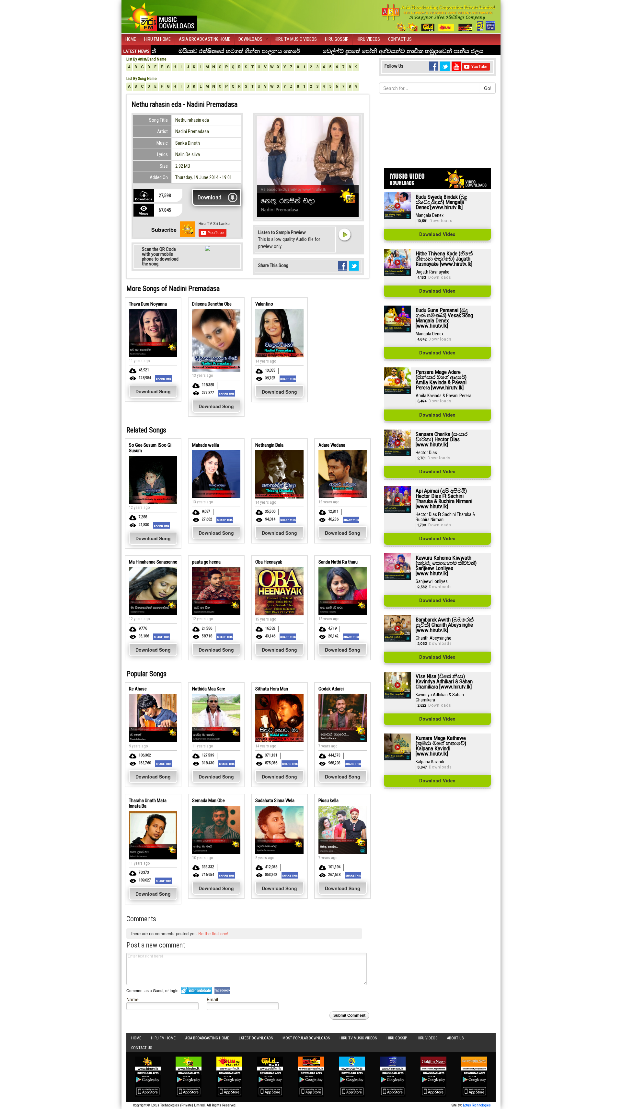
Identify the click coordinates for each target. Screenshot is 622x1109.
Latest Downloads (256, 1038)
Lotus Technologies (477, 1105)
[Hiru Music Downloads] (162, 16)
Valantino (264, 304)
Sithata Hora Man (271, 689)
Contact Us (400, 39)
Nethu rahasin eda (192, 120)
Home (130, 39)
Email (212, 999)
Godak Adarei (331, 689)
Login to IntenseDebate (196, 990)
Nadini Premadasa (192, 131)
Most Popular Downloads (306, 1038)
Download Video (437, 234)
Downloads (250, 39)
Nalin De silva (187, 154)
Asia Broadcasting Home (204, 39)
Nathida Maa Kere (208, 689)
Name (132, 999)
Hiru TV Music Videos (296, 39)
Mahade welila (205, 445)
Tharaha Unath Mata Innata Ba (148, 803)
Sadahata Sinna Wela (274, 800)
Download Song (153, 391)
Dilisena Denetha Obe (212, 304)
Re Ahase (138, 689)
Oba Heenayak (268, 562)
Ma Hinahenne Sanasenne (153, 562)
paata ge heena (206, 562)
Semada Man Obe (208, 800)
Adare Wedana (331, 445)
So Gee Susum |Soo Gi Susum (150, 448)
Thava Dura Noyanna (148, 304)
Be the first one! (213, 933)
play (344, 234)
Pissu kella (328, 800)
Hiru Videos (368, 39)
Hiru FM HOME (157, 39)
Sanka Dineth (187, 143)
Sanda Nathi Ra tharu (338, 562)
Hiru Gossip (337, 39)
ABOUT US (455, 1038)
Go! (487, 88)
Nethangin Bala (269, 445)
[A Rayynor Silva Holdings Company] (439, 17)
